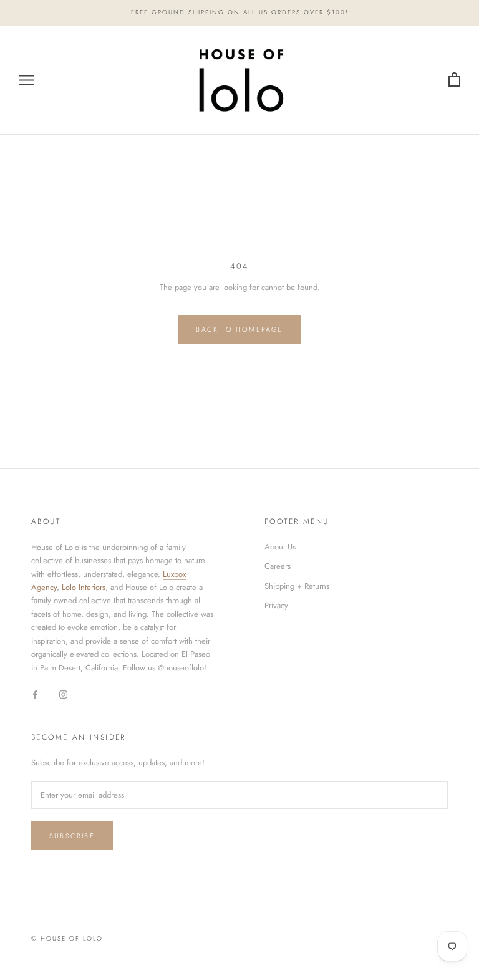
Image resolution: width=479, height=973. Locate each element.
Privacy (276, 605)
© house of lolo (67, 938)
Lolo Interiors (83, 587)
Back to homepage (239, 329)
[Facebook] (35, 693)
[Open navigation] (26, 80)
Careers (277, 566)
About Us (280, 547)
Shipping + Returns (296, 586)
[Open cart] (454, 80)
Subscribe (72, 836)
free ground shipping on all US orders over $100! (240, 12)
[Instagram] (63, 693)
